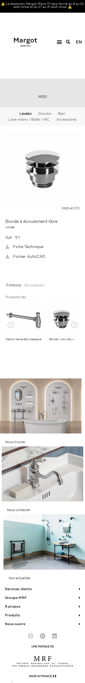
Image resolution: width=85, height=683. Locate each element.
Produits (12, 615)
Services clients (18, 589)
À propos (12, 606)
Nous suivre (15, 624)
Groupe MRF (16, 598)
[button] (59, 42)
